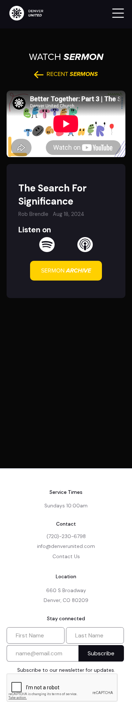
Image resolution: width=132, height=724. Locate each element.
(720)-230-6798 (66, 536)
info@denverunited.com (66, 546)
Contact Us (66, 556)
